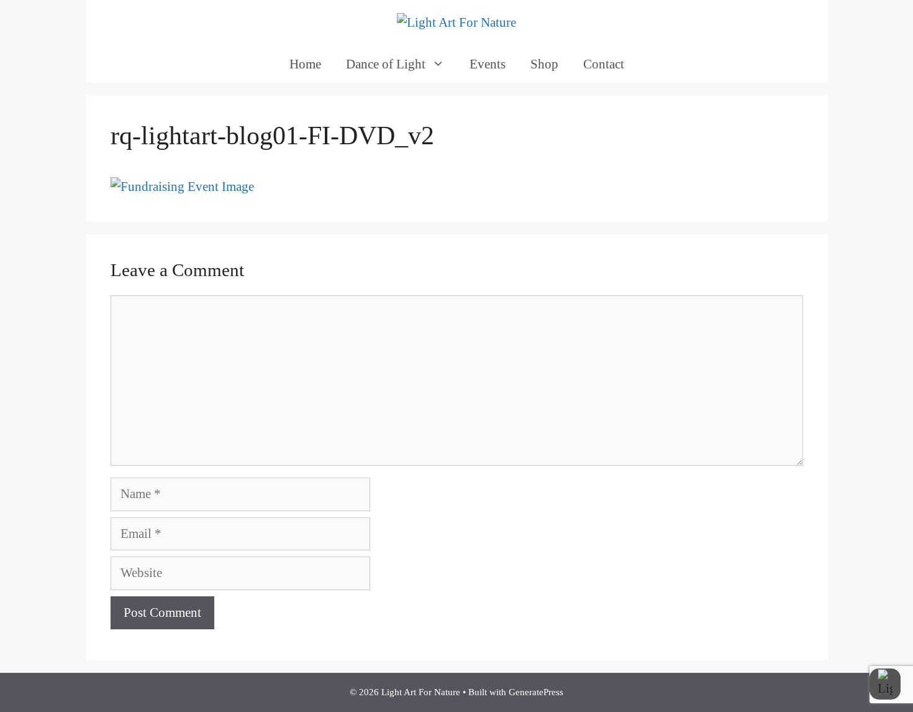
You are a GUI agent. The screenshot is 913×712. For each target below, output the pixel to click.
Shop (544, 64)
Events (488, 64)
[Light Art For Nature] (456, 21)
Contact (603, 64)
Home (305, 64)
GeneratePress (536, 692)
